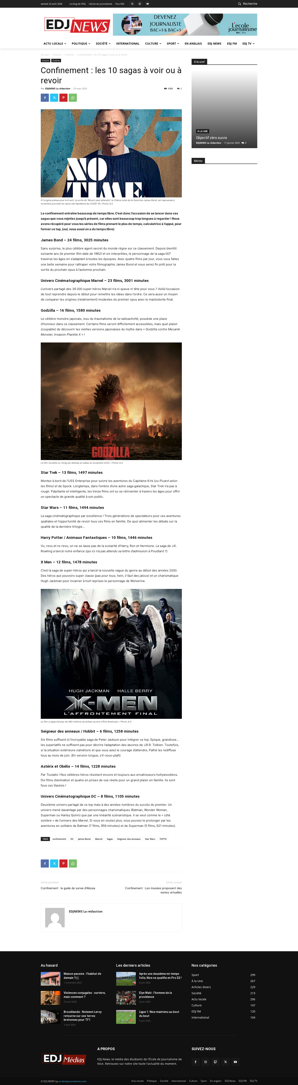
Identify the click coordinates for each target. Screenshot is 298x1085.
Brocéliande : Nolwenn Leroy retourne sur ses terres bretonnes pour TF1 (83, 1015)
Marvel (98, 838)
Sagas (110, 838)
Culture (57, 54)
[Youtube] (147, 4)
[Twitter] (54, 98)
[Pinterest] (63, 98)
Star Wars (150, 838)
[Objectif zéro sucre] (224, 109)
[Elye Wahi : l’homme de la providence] (126, 998)
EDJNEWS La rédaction (57, 88)
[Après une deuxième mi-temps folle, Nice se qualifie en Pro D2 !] (126, 979)
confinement (59, 838)
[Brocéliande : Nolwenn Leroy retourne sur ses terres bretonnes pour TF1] (50, 1017)
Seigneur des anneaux (128, 838)
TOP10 (163, 838)
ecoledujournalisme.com (72, 1081)
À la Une (202, 131)
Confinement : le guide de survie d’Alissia (68, 888)
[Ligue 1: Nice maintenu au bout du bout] (126, 1017)
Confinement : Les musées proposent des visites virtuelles (153, 890)
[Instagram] (132, 4)
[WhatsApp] (73, 98)
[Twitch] (140, 4)
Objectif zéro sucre (211, 138)
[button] (246, 3)
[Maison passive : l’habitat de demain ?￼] (50, 979)
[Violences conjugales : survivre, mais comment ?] (50, 998)
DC (72, 838)
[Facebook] (45, 98)
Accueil (45, 54)
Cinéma (69, 54)
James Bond (84, 838)
